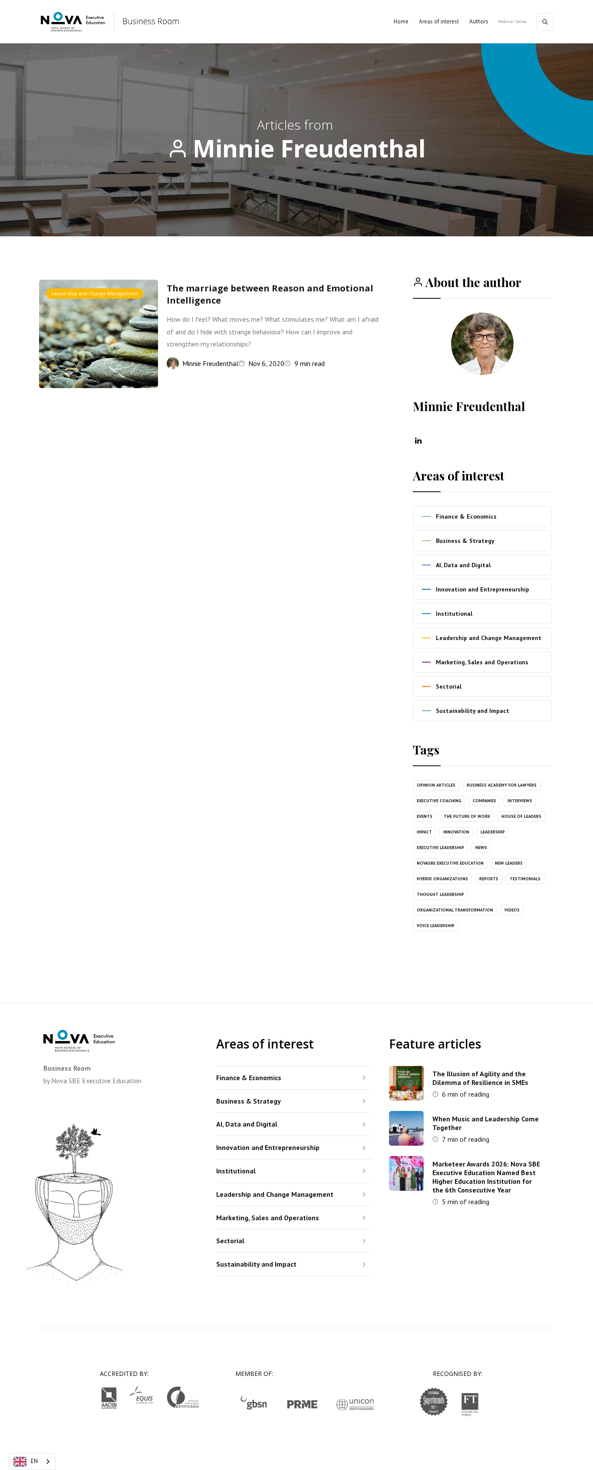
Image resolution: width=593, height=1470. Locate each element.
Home (401, 21)
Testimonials (525, 879)
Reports (488, 879)
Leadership (493, 832)
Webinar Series (512, 21)
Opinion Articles (436, 785)
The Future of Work (467, 816)
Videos (512, 910)
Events (424, 816)
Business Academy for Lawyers (502, 785)
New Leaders (509, 863)
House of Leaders (521, 816)
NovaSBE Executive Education (450, 863)
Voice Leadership (436, 925)
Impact (424, 832)
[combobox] (32, 1461)
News (481, 847)
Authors (478, 21)
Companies (484, 801)
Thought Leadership (440, 894)
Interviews (519, 801)
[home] (110, 21)
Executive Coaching (439, 801)
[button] (439, 22)
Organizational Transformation (455, 910)
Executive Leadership (440, 847)
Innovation (456, 832)
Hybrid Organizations (442, 879)
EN (34, 1461)
